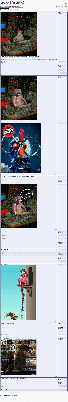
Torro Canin (59, 257)
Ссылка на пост (4, 59)
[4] (3, 6)
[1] (0, 6)
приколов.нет (2, 395)
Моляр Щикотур (60, 242)
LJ (66, 2)
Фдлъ (59, 12)
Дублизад (59, 76)
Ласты (4, 9)
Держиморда (60, 382)
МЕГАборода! (55, 59)
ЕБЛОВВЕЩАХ (15, 57)
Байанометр (6, 395)
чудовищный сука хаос (6, 57)
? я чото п (38, 59)
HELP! (22, 9)
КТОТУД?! (65, 4)
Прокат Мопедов (60, 338)
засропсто (11, 57)
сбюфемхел (59, 323)
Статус (18, 9)
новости (2, 57)
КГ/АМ (45, 59)
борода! (50, 59)
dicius (59, 180)
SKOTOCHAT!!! (16, 6)
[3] (2, 6)
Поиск (16, 9)
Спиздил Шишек (60, 327)
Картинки (9, 9)
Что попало (13, 9)
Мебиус (59, 231)
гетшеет (56, 57)
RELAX (13, 7)
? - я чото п (59, 238)
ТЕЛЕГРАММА (3, 7)
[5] (4, 6)
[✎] (6, 6)
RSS (62, 2)
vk (54, 57)
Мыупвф (59, 65)
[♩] (5, 6)
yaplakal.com (15, 395)
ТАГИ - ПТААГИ (64, 1)
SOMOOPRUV (8, 7)
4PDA (66, 3)
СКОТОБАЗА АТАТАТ (11, 395)
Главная (1, 9)
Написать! (6, 9)
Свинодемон (60, 61)
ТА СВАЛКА (11, 6)
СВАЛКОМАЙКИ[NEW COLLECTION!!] (61, 6)
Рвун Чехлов (60, 378)
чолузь (18, 57)
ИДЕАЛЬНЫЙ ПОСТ (21, 57)
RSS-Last (64, 2)
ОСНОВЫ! (8, 6)
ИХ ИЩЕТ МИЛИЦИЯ (19, 7)
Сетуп (20, 9)
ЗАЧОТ (42, 59)
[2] (1, 6)
